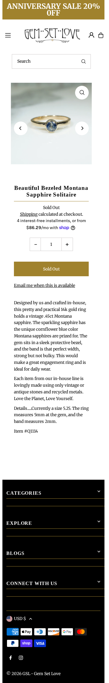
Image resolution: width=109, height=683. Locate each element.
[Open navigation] (11, 35)
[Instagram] (21, 658)
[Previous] (21, 128)
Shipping (29, 214)
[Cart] (100, 35)
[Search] (83, 61)
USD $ (20, 618)
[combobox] (51, 61)
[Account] (91, 35)
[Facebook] (10, 658)
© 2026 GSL (18, 673)
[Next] (82, 128)
